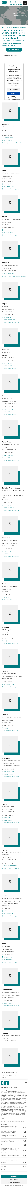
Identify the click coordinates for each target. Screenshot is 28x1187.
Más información (13, 89)
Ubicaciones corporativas (10, 55)
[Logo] (4, 3)
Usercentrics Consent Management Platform (14, 98)
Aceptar (13, 93)
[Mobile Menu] (25, 3)
